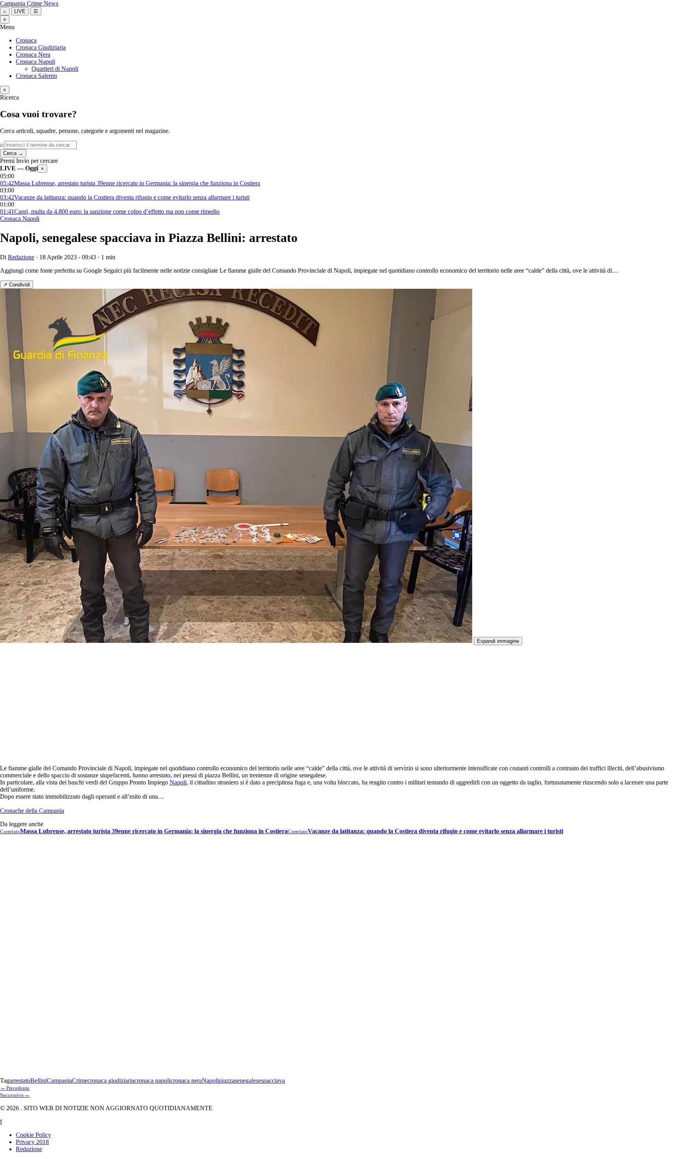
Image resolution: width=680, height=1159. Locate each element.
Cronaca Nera (33, 54)
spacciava (273, 1080)
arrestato (19, 1080)
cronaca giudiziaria (110, 1080)
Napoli (178, 782)
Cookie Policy (33, 1134)
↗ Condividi (16, 285)
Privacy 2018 (32, 1142)
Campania (59, 1080)
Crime (79, 1080)
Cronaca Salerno (36, 75)
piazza (227, 1080)
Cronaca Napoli (35, 61)
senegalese (248, 1080)
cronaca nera (186, 1080)
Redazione (21, 257)
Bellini (38, 1080)
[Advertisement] (236, 703)
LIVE (20, 11)
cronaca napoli (152, 1080)
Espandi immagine (498, 641)
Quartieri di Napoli (54, 68)
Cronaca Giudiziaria (41, 47)
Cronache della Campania (32, 810)
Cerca (13, 153)
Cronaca (26, 40)
